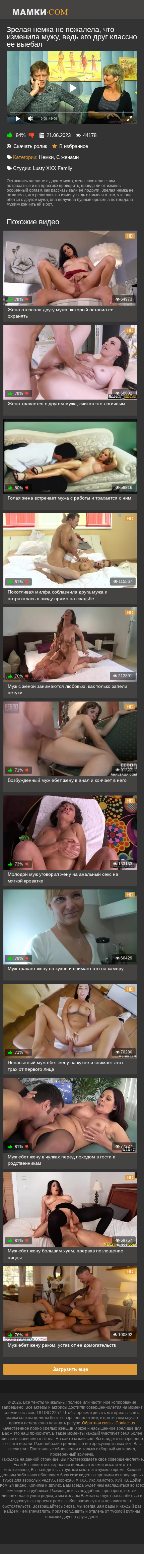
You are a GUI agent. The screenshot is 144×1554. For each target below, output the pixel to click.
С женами (67, 157)
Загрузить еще (70, 1369)
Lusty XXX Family (52, 168)
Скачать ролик (30, 146)
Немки (46, 157)
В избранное (73, 146)
